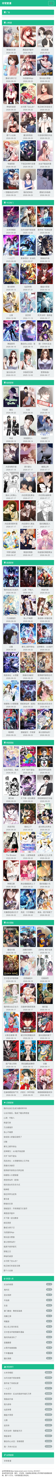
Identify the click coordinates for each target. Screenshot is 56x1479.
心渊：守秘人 (28, 589)
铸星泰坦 (11, 343)
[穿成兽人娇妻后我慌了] (45, 605)
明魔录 (6, 1321)
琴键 (11, 438)
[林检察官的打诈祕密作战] (45, 785)
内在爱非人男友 (28, 523)
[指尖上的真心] (11, 482)
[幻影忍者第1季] (11, 1022)
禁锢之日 (7, 1251)
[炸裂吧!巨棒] (28, 359)
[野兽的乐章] (11, 36)
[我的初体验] (28, 179)
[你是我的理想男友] (45, 539)
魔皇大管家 (44, 286)
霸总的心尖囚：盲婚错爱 (14, 1441)
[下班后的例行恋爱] (28, 150)
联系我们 (37, 1471)
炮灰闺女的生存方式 (12, 1184)
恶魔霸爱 (7, 1342)
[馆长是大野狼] (45, 65)
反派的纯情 (8, 1284)
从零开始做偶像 (10, 1347)
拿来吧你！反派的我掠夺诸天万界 (17, 1393)
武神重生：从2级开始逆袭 (14, 1151)
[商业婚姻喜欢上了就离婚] (28, 870)
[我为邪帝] (11, 273)
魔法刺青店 (28, 135)
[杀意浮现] (11, 813)
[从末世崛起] (11, 216)
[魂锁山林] (45, 453)
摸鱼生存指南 (44, 192)
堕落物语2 (45, 372)
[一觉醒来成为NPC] (11, 179)
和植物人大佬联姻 (11, 703)
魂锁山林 (45, 466)
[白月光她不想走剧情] (28, 216)
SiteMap (30, 1471)
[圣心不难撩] (28, 605)
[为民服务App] (28, 65)
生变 (28, 409)
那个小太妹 (11, 135)
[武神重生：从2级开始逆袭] (45, 633)
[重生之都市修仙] (28, 633)
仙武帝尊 (28, 286)
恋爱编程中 (28, 978)
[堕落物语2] (45, 359)
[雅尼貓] (45, 993)
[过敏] (11, 633)
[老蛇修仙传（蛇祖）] (28, 690)
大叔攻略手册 (11, 466)
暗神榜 (11, 732)
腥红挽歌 (7, 1358)
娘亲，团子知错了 (45, 912)
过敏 (11, 646)
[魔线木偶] (11, 936)
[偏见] (11, 396)
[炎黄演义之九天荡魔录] (45, 842)
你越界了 (45, 438)
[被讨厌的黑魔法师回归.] (28, 1022)
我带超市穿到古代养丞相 (14, 1170)
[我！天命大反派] (45, 330)
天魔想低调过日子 (11, 912)
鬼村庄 (6, 1289)
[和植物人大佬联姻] (11, 690)
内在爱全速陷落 (45, 495)
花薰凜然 (45, 978)
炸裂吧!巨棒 (28, 372)
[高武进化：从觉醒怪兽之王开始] (11, 662)
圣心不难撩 (28, 618)
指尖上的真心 (11, 495)
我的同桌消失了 (10, 1337)
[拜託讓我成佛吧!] (28, 1050)
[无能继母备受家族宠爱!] (28, 993)
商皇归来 (45, 589)
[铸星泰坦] (11, 330)
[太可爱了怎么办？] (28, 93)
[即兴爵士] (28, 453)
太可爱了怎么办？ (28, 106)
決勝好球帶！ (28, 949)
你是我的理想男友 (45, 552)
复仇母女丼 (11, 372)
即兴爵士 (28, 466)
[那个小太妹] (11, 122)
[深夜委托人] (28, 425)
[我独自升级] (45, 245)
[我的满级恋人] (45, 510)
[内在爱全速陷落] (45, 482)
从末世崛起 (11, 229)
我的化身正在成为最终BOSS (15, 1108)
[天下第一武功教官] (28, 785)
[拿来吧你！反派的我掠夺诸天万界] (28, 245)
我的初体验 (28, 192)
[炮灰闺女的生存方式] (45, 690)
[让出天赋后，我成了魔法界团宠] (11, 756)
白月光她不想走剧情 (12, 1377)
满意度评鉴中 (28, 49)
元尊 (11, 315)
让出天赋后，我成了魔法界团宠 (16, 1113)
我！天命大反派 (45, 343)
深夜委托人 (28, 438)
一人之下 (11, 258)
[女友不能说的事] (45, 150)
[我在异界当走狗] (45, 756)
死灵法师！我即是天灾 (13, 1430)
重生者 (11, 798)
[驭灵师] (28, 302)
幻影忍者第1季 (11, 1035)
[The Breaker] (11, 842)
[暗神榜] (11, 719)
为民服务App (28, 78)
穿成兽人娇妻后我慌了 (13, 1137)
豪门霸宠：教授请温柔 (13, 1310)
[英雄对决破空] (28, 662)
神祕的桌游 (11, 106)
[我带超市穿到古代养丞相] (45, 662)
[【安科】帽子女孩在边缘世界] (45, 936)
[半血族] (45, 396)
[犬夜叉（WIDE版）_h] (28, 1079)
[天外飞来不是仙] (28, 756)
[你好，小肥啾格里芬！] (28, 842)
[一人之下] (11, 245)
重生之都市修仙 (28, 646)
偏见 (11, 409)
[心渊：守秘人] (28, 576)
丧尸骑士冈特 (11, 1063)
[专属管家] (11, 150)
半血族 (45, 409)
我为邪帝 (11, 286)
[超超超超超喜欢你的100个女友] (45, 1079)
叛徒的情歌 (28, 552)
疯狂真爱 (45, 49)
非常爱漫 (6, 3)
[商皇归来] (45, 576)
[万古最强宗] (11, 605)
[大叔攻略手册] (11, 453)
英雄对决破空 (28, 675)
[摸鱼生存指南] (45, 179)
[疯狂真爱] (45, 36)
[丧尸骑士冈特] (11, 1050)
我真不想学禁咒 (10, 1246)
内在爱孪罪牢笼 (11, 523)
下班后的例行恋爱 (28, 163)
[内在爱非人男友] (28, 510)
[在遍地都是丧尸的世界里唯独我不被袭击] (11, 1079)
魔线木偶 (11, 949)
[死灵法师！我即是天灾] (45, 302)
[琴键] (11, 425)
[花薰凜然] (45, 965)
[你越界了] (45, 425)
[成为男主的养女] (45, 813)
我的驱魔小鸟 (44, 883)
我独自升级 (44, 258)
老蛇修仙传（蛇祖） (28, 703)
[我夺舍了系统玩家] (45, 216)
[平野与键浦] (11, 539)
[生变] (28, 396)
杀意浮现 (11, 826)
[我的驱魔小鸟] (45, 870)
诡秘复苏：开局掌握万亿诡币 (15, 1208)
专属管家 (11, 163)
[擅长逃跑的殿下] (45, 1022)
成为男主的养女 (45, 826)
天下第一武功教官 (28, 798)
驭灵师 (28, 315)
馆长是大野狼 (44, 78)
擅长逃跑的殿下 (45, 1035)
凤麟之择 (7, 1316)
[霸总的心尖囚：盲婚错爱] (28, 330)
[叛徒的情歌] (28, 539)
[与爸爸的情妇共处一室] (45, 122)
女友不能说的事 (45, 163)
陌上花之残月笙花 (11, 1326)
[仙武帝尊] (28, 273)
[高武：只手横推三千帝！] (28, 899)
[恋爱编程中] (28, 965)
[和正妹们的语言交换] (45, 93)
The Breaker (11, 855)
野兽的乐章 (11, 49)
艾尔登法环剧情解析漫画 (14, 1332)
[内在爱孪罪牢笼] (11, 510)
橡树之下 (28, 826)
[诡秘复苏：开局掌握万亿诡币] (28, 719)
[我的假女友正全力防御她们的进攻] (11, 993)
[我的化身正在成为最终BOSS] (11, 576)
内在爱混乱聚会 (28, 495)
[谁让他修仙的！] (45, 719)
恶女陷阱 (7, 1295)
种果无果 (11, 883)
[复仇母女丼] (11, 359)
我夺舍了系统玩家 (45, 229)
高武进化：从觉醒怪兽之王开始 (16, 1160)
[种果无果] (11, 870)
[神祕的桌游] (11, 93)
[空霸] (45, 1050)
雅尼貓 (45, 1006)
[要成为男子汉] (11, 65)
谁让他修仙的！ (45, 732)
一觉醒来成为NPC (11, 192)
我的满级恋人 (44, 523)
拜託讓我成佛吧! (28, 1063)
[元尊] (11, 302)
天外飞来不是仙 (28, 769)
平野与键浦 (11, 552)
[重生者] (11, 785)
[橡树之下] (28, 813)
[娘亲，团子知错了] (45, 899)
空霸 (45, 1063)
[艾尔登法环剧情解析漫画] (11, 965)
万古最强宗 (11, 618)
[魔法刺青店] (28, 122)
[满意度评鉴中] (28, 36)
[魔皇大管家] (45, 273)
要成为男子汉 (11, 78)
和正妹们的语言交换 (12, 1265)
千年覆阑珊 (8, 1353)
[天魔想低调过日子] (11, 899)
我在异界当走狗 (45, 769)
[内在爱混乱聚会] (28, 482)
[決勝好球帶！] (28, 936)
